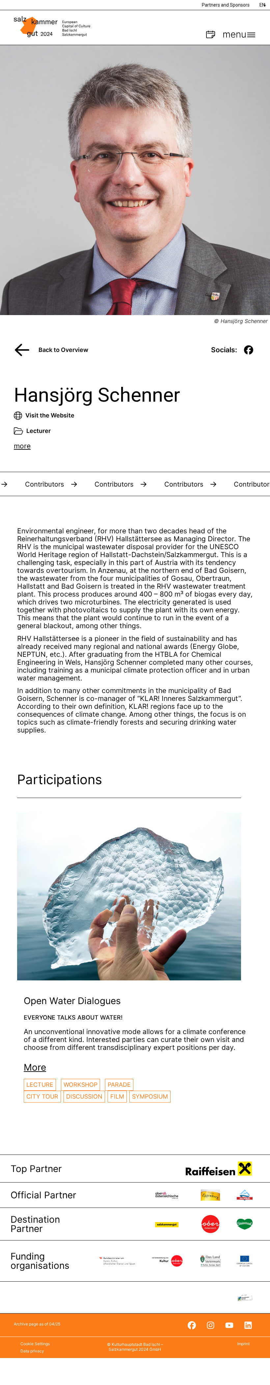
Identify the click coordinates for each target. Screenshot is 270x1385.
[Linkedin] (248, 1325)
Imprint (243, 1343)
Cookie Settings (35, 1343)
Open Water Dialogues (72, 1000)
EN (262, 5)
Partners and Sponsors (226, 5)
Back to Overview (63, 349)
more (22, 446)
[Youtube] (229, 1325)
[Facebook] (191, 1325)
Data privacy (32, 1350)
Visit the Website (49, 415)
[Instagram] (210, 1325)
